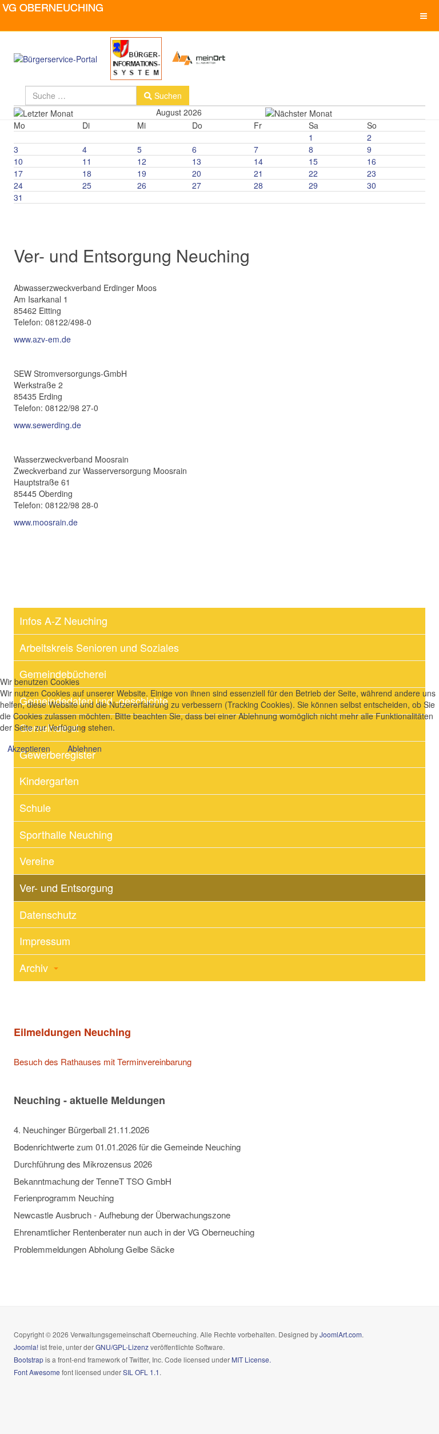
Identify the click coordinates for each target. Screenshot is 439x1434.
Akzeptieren (28, 748)
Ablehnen (84, 748)
